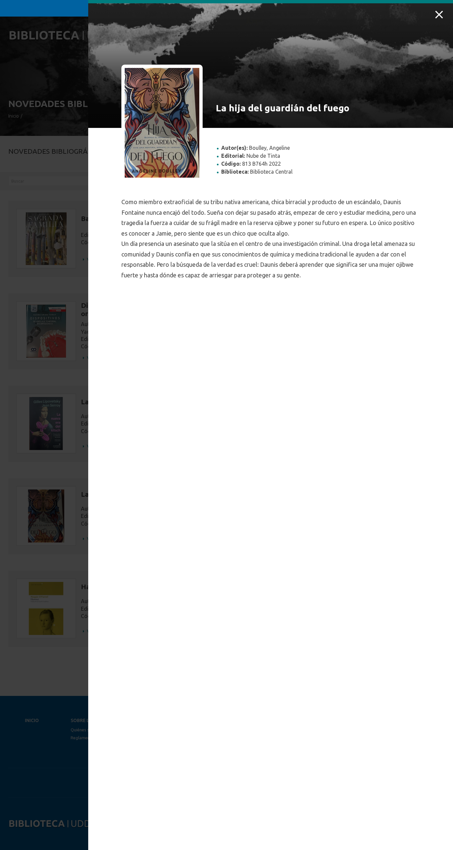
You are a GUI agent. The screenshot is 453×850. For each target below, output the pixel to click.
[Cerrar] (439, 15)
